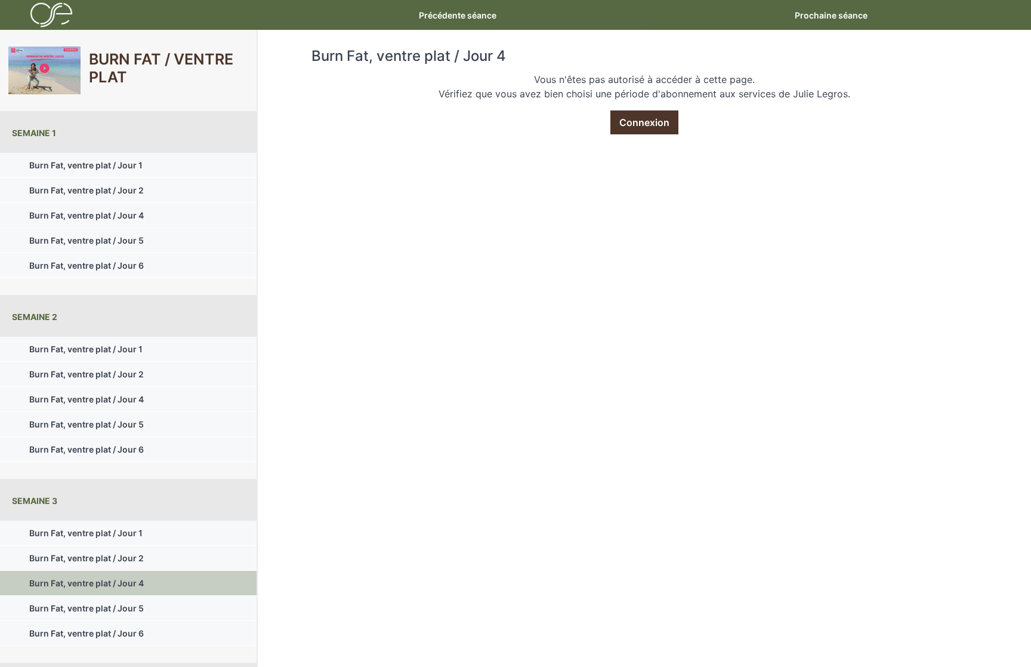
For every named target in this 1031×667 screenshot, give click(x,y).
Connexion (644, 122)
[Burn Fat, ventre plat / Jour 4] (44, 70)
